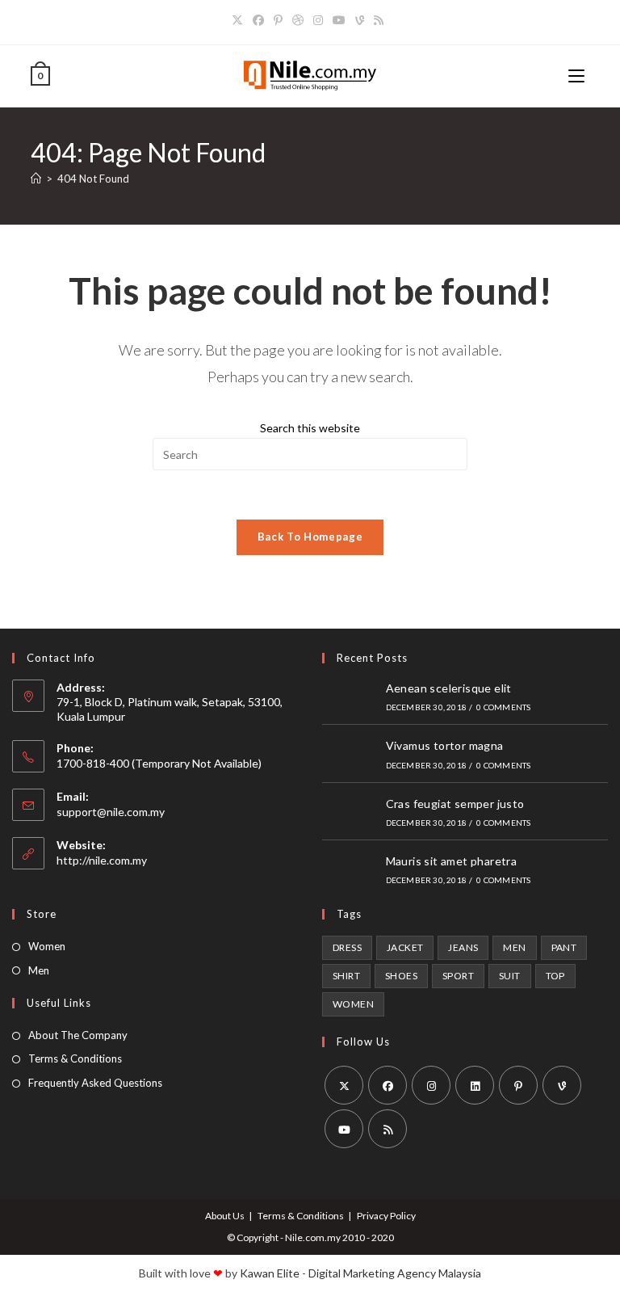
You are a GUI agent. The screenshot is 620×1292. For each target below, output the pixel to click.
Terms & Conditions (75, 1058)
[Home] (36, 178)
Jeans (463, 947)
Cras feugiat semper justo (455, 803)
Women (46, 946)
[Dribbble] (297, 20)
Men (38, 970)
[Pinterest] (278, 20)
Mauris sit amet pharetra (451, 861)
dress (347, 947)
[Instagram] (318, 20)
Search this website (310, 428)
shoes (401, 976)
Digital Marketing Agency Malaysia (394, 1273)
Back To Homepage (310, 536)
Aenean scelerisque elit (449, 688)
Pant (564, 947)
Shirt (346, 976)
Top (555, 976)
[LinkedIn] (474, 1085)
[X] (240, 20)
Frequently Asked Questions (95, 1082)
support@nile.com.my (111, 812)
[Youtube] (339, 20)
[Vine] (359, 20)
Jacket (405, 947)
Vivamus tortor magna (445, 745)
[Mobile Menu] (578, 76)
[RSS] (378, 20)
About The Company (78, 1035)
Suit (510, 976)
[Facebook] (258, 20)
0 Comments (503, 707)
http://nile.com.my (102, 860)
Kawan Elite (270, 1273)
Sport (458, 976)
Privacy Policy (386, 1216)
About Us (225, 1216)
